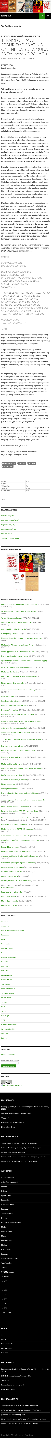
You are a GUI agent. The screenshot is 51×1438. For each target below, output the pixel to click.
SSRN (3, 1007)
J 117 (4, 1285)
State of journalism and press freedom (15, 732)
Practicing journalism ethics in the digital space (19, 676)
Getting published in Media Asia (13, 629)
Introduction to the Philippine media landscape (19, 604)
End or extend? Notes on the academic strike (18, 750)
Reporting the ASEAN (9, 876)
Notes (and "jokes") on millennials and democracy (20, 840)
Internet (22, 463)
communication (9, 463)
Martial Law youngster (9, 901)
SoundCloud (6, 998)
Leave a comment (28, 59)
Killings (4, 1218)
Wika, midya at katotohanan (12, 618)
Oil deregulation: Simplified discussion (16, 881)
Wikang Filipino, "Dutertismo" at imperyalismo (19, 611)
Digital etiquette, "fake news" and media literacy (19, 793)
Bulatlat (4, 1186)
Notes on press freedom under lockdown (16, 818)
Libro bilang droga (8, 1127)
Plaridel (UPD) (6, 534)
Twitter (4, 1011)
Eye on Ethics (6, 1195)
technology (8, 466)
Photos (4, 1245)
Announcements (7, 1178)
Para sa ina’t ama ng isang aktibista (33, 1157)
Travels (4, 1267)
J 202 (4, 1308)
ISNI (2, 953)
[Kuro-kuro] (26, 562)
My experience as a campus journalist (23, 1161)
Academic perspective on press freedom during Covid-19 (23, 800)
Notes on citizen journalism (11, 872)
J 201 (4, 1303)
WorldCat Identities (8, 1025)
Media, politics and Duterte (11, 764)
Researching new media (10, 847)
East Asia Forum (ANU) (10, 520)
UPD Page (5, 1016)
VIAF (3, 1020)
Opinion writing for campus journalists (16, 622)
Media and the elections (10, 672)
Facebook (5, 935)
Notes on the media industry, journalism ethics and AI (21, 638)
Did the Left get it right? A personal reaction (18, 863)
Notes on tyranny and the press (13, 757)
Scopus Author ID (8, 989)
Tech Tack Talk (35, 36)
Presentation (12, 887)
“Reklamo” (5, 1118)
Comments (11, 1054)
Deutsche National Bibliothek (12, 930)
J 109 (4, 1281)
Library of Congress (8, 957)
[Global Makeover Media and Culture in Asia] (32, 581)
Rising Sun (6, 15)
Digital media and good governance (14, 656)
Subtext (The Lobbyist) (9, 1258)
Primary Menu (48, 16)
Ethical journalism (8, 784)
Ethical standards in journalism (13, 683)
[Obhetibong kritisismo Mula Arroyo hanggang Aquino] (12, 562)
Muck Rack (5, 966)
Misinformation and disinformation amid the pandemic (22, 768)
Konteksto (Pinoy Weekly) (12, 36)
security (32, 463)
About (3, 1335)
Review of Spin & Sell (9, 905)
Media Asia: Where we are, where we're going (18, 645)
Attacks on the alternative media (13, 728)
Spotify (4, 1002)
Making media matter (9, 788)
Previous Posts (7, 1344)
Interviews (5, 1209)
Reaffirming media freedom (11, 775)
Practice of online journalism (12, 892)
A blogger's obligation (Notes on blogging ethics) (19, 856)
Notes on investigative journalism (14, 780)
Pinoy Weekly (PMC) (9, 529)
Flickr (3, 939)
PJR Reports (6, 1249)
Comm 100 (6, 1276)
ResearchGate (6, 980)
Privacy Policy (6, 1348)
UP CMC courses (7, 1272)
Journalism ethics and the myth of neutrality (18, 690)
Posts (3, 1054)
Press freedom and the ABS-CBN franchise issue (19, 811)
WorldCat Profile (7, 1029)
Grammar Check (7, 1204)
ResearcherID (6, 975)
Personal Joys (6, 1240)
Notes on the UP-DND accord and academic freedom (21, 721)
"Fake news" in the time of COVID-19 (15, 836)
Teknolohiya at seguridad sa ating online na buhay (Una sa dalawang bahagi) (24, 47)
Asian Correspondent (9, 1182)
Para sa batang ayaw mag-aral (12, 1122)
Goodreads (5, 944)
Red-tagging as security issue (12, 746)
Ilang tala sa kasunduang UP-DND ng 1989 (17, 714)
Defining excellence (8, 896)
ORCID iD (5, 971)
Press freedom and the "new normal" (15, 806)
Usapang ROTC (20, 1152)
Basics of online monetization (12, 867)
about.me (4, 921)
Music (3, 1236)
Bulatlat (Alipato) (7, 516)
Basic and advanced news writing (13, 705)
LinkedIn (4, 962)
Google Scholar (7, 948)
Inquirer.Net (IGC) (8, 525)
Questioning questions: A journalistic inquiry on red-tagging (24, 660)
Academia (5, 926)
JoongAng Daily (7, 1213)
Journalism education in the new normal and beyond (21, 739)
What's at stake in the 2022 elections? (15, 667)
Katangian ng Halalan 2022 (11, 634)
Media (26, 36)
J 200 (4, 1299)
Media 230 (6, 1312)
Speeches (4, 1254)
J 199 (4, 1294)
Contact (4, 1339)
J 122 (4, 1290)
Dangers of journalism (9, 710)
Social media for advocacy (11, 701)
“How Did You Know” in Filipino (25, 1143)
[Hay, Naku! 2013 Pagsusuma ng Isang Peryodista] (39, 562)
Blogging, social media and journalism (15, 851)
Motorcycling (6, 1231)
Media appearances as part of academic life (17, 652)
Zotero (4, 1038)
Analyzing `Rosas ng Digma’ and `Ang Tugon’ (24, 1148)
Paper (3, 887)
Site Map (4, 1353)
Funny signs (5, 1200)
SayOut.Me (5, 984)
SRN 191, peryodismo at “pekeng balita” (16, 1113)
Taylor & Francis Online (10, 538)
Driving (4, 1191)
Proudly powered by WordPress (22, 1435)
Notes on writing (7, 696)
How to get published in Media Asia (14, 824)
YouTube (4, 1034)
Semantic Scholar (7, 993)
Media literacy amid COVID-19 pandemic (17, 829)
